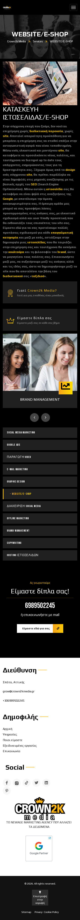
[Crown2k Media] (7, 7)
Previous (34, 417)
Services (38, 41)
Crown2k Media (16, 41)
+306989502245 (13, 700)
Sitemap (26, 912)
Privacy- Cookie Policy (47, 912)
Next (45, 417)
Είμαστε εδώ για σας (36, 628)
